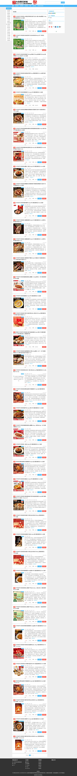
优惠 (14, 16)
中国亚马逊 (50, 23)
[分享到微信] (54, 13)
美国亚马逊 (50, 22)
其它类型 (8, 38)
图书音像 (8, 33)
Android (14, 763)
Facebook (27, 765)
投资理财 (8, 10)
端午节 (32, 591)
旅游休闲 (8, 11)
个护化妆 (8, 19)
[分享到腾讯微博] (52, 13)
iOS (14, 765)
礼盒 (29, 373)
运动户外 (8, 30)
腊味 (31, 648)
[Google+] (60, 27)
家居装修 (8, 13)
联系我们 (39, 768)
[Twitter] (57, 27)
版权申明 (39, 765)
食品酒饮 (8, 32)
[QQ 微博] (53, 27)
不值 (30, 31)
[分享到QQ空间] (50, 13)
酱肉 (31, 113)
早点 (29, 665)
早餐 (31, 665)
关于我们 (39, 766)
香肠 (33, 113)
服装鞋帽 (8, 16)
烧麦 (29, 132)
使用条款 (39, 763)
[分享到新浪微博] (51, 13)
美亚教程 (21, 5)
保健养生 (8, 21)
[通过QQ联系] (51, 27)
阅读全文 (26, 28)
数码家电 (8, 27)
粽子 (31, 373)
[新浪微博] (49, 27)
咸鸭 (29, 223)
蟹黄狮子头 (30, 94)
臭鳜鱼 (30, 280)
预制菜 (33, 629)
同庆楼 (27, 94)
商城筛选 (26, 5)
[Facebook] (55, 27)
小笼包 (30, 354)
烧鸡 (29, 392)
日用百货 (8, 24)
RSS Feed (28, 768)
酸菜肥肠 (30, 572)
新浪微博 (27, 763)
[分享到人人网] (53, 13)
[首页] (13, 6)
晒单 (30, 5)
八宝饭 (27, 168)
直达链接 (44, 31)
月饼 (29, 555)
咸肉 (29, 113)
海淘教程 (16, 5)
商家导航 (34, 5)
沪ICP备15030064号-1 (16, 772)
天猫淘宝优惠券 (40, 5)
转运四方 (38, 771)
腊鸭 (29, 204)
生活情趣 (8, 35)
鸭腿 (29, 261)
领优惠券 (39, 31)
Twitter (27, 766)
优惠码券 (8, 40)
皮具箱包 (8, 18)
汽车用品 (8, 29)
